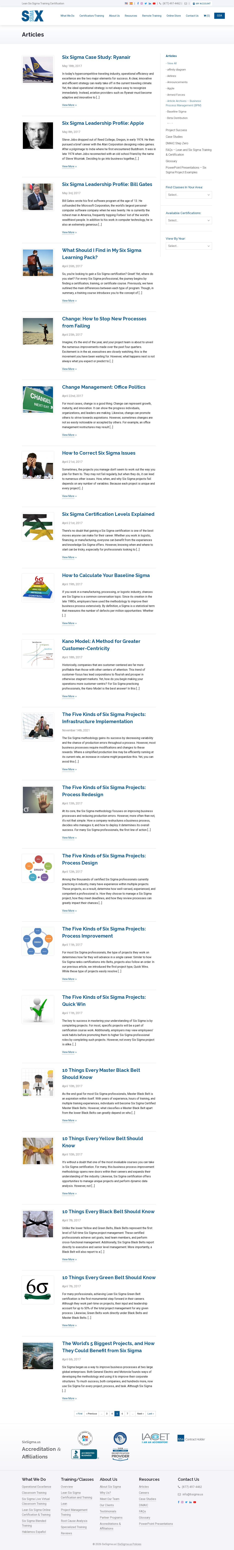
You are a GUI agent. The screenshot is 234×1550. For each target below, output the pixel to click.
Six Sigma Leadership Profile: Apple (103, 123)
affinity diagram (176, 69)
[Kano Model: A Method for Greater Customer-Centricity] (38, 654)
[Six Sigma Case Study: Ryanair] (38, 70)
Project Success (176, 130)
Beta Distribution (177, 118)
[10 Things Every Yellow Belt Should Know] (38, 1151)
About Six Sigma (110, 1486)
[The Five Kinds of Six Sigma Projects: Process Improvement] (38, 941)
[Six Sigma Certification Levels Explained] (38, 527)
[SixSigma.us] (32, 16)
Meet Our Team (109, 1499)
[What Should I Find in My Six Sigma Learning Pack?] (38, 263)
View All (172, 63)
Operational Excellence (36, 1486)
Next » (140, 1413)
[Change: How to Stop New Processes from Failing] (38, 331)
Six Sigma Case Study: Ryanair (96, 57)
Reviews (66, 1533)
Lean (64, 1503)
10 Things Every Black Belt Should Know (108, 1211)
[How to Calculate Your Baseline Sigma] (38, 588)
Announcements (177, 82)
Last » (151, 1413)
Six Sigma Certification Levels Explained (108, 514)
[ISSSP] (120, 1444)
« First (79, 1413)
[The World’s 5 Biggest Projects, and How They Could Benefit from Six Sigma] (38, 1356)
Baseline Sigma (176, 111)
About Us (114, 15)
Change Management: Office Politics (104, 387)
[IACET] (155, 1444)
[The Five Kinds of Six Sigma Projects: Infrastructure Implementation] (38, 727)
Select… (173, 195)
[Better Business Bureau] (85, 1460)
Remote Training (151, 15)
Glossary (171, 161)
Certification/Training (92, 15)
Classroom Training (34, 1492)
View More (68, 105)
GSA (219, 15)
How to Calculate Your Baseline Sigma (106, 575)
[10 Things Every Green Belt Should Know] (38, 1290)
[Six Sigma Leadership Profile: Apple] (38, 135)
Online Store (174, 15)
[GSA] (191, 1444)
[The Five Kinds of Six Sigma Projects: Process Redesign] (38, 800)
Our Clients (107, 1505)
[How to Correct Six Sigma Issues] (38, 465)
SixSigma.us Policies (129, 1544)
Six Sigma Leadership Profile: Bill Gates (107, 184)
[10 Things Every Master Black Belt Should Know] (38, 1083)
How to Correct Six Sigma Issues (98, 453)
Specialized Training (74, 1527)
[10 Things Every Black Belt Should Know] (38, 1224)
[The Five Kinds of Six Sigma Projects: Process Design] (38, 868)
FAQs (142, 1511)
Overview (67, 1486)
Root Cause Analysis (74, 1521)
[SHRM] (120, 1460)
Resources (131, 15)
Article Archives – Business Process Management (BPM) (183, 103)
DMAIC (143, 1505)
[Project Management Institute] (85, 1444)
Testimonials (108, 1511)
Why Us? (105, 1492)
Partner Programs (111, 1517)
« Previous (91, 1413)
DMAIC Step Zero (177, 143)
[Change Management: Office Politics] (38, 399)
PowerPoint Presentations (156, 1524)
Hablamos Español (34, 1532)
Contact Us (192, 15)
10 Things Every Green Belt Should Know (109, 1277)
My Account (203, 3)
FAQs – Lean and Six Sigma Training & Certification (189, 152)
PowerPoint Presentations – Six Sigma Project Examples (186, 170)
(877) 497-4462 (171, 3)
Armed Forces (176, 94)
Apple (170, 88)
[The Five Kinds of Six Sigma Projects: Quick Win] (38, 1009)
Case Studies (174, 136)
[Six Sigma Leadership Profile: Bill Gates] (38, 197)
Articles (171, 56)
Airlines (171, 76)
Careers (144, 1492)
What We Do (67, 15)
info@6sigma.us (192, 1494)
